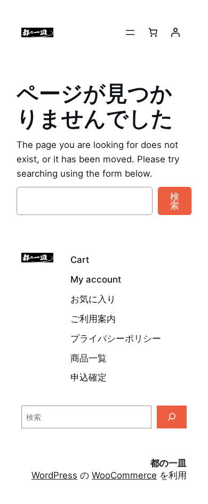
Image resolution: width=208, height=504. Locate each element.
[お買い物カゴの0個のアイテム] (153, 32)
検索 (174, 201)
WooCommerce (124, 475)
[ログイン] (175, 32)
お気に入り (93, 299)
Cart (79, 259)
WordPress (54, 475)
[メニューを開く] (130, 32)
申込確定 (88, 377)
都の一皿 (168, 463)
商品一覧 (88, 358)
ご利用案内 (93, 318)
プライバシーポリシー (115, 338)
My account (95, 279)
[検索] (172, 417)
